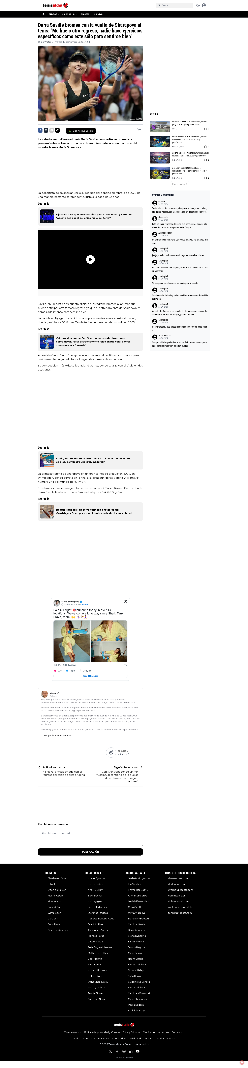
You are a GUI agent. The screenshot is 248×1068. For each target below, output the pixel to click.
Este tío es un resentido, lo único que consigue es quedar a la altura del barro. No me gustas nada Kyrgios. (179, 226)
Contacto (149, 1038)
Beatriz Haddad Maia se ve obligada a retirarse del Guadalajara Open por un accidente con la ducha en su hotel (94, 511)
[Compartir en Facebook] (40, 130)
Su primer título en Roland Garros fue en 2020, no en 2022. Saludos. (180, 241)
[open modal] (204, 5)
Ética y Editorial (131, 1032)
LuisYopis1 (163, 248)
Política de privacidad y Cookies (102, 1032)
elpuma (161, 201)
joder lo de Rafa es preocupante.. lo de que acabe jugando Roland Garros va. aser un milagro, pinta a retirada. (180, 313)
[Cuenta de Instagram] (124, 1051)
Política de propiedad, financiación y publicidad (99, 1038)
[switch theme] (198, 5)
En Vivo (98, 14)
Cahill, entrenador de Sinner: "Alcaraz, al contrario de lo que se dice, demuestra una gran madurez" (93, 460)
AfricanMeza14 (165, 233)
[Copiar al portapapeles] (57, 130)
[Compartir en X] (46, 130)
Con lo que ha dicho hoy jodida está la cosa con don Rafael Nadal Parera (180, 297)
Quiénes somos (72, 1032)
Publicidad (135, 1038)
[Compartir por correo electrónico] (51, 130)
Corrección (178, 1032)
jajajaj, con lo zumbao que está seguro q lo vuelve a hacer (178, 255)
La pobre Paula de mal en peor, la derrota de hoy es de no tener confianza (180, 269)
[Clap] (111, 752)
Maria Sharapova (70, 147)
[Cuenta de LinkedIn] (131, 1051)
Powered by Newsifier (124, 1058)
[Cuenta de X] (110, 1051)
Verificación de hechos (156, 1032)
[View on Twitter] (125, 603)
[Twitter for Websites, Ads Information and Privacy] (125, 665)
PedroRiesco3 (164, 335)
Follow (85, 604)
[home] (43, 14)
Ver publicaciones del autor (58, 735)
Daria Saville (89, 139)
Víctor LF (49, 42)
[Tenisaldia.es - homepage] (55, 5)
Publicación (90, 851)
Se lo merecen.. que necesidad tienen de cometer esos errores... (179, 328)
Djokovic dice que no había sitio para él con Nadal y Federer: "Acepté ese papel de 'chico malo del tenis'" (94, 216)
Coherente (163, 217)
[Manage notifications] (242, 1062)
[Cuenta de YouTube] (138, 1051)
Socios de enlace (166, 1038)
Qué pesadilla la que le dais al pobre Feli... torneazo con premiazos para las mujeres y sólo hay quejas (179, 344)
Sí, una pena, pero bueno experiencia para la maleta (175, 283)
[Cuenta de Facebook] (117, 1051)
